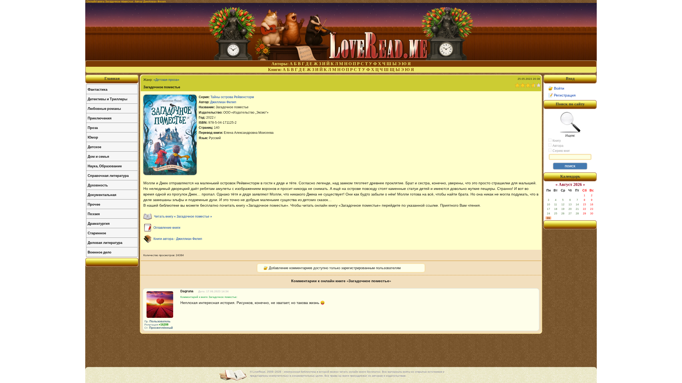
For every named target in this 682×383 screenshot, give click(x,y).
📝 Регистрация (562, 95)
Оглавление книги (166, 228)
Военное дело (99, 252)
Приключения (100, 117)
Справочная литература (108, 175)
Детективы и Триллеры (107, 98)
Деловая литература (105, 242)
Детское (94, 146)
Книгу (556, 141)
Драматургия (99, 223)
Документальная (102, 194)
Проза (93, 127)
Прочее (94, 204)
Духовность (98, 185)
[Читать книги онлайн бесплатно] (341, 59)
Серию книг (561, 151)
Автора (557, 146)
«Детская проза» (166, 80)
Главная (112, 78)
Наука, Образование (105, 165)
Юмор (93, 137)
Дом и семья (98, 156)
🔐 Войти (556, 88)
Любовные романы (104, 108)
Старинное (97, 232)
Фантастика (97, 89)
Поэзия (94, 213)
